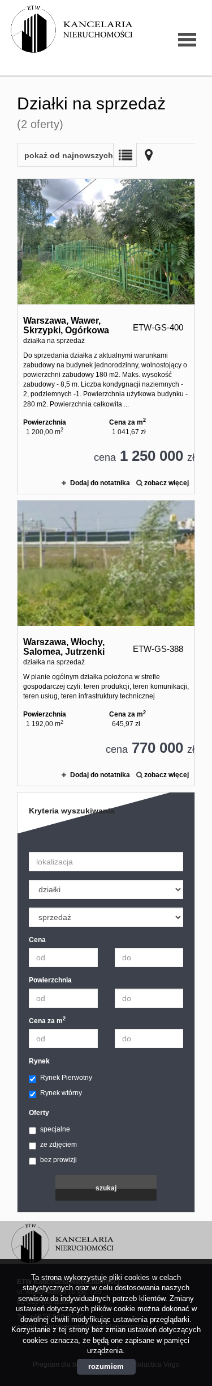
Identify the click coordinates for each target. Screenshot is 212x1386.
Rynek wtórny (61, 1093)
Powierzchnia (50, 980)
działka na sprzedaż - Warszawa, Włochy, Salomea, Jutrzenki (106, 643)
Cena (37, 940)
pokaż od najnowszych (68, 155)
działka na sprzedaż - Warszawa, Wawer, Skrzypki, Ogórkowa (106, 336)
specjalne (55, 1129)
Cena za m (47, 1020)
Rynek (39, 1061)
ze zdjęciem (58, 1144)
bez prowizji (58, 1160)
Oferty (39, 1113)
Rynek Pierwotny (66, 1078)
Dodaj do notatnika (100, 483)
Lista (125, 155)
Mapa (149, 155)
